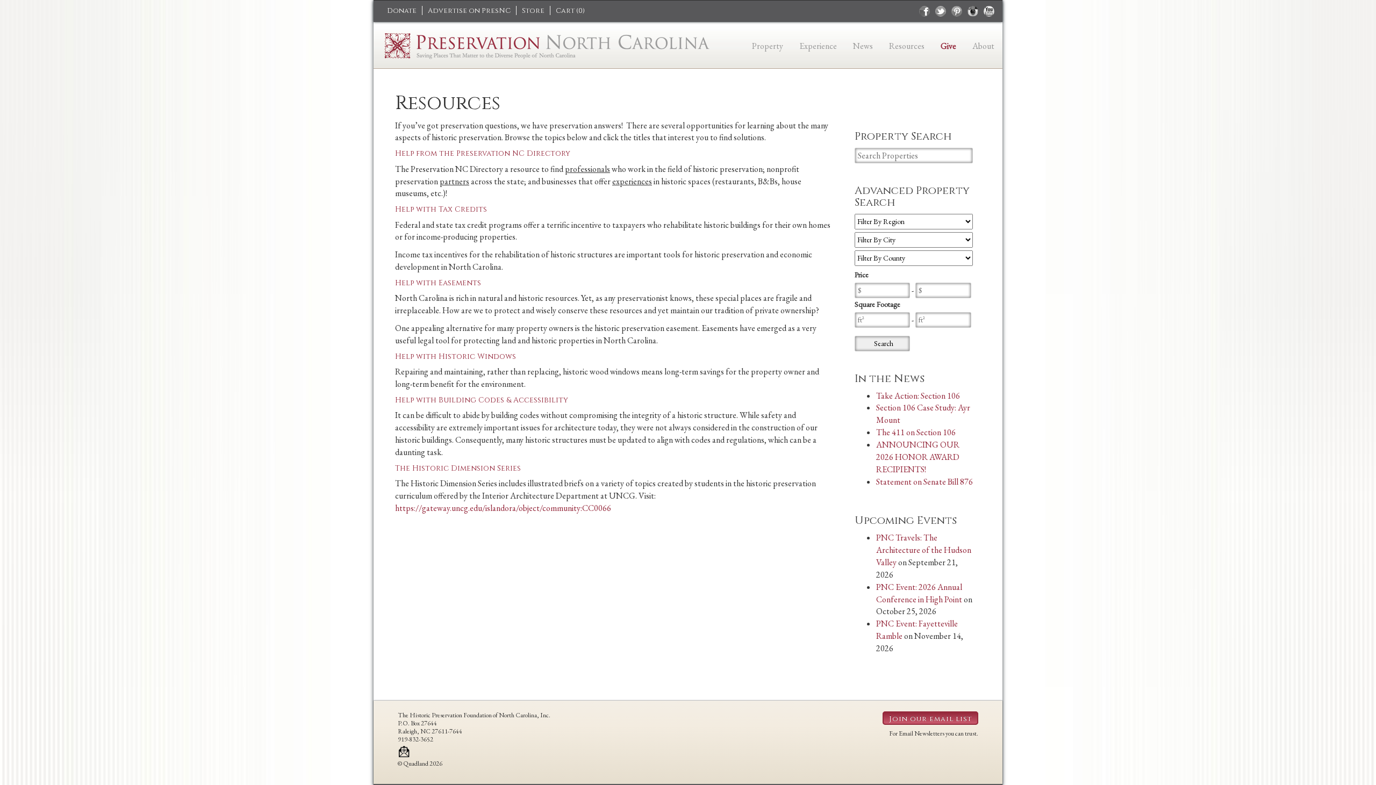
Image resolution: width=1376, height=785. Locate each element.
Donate (402, 11)
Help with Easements (438, 283)
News (863, 46)
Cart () (570, 11)
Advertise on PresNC (469, 11)
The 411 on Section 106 (916, 432)
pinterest (956, 11)
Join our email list (930, 719)
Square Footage (877, 304)
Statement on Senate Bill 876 (924, 481)
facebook (924, 11)
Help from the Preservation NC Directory (482, 153)
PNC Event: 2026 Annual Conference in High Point (919, 593)
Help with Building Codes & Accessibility (481, 400)
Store (533, 11)
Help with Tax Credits (441, 209)
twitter (940, 11)
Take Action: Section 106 (918, 395)
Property (767, 46)
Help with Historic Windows (455, 356)
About (983, 46)
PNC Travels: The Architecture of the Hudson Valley (923, 550)
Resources (906, 46)
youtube (989, 11)
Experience (818, 46)
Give (948, 46)
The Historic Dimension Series (458, 468)
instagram (973, 11)
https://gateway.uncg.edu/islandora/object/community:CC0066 (503, 508)
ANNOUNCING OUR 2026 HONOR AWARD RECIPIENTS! (917, 457)
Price (862, 274)
